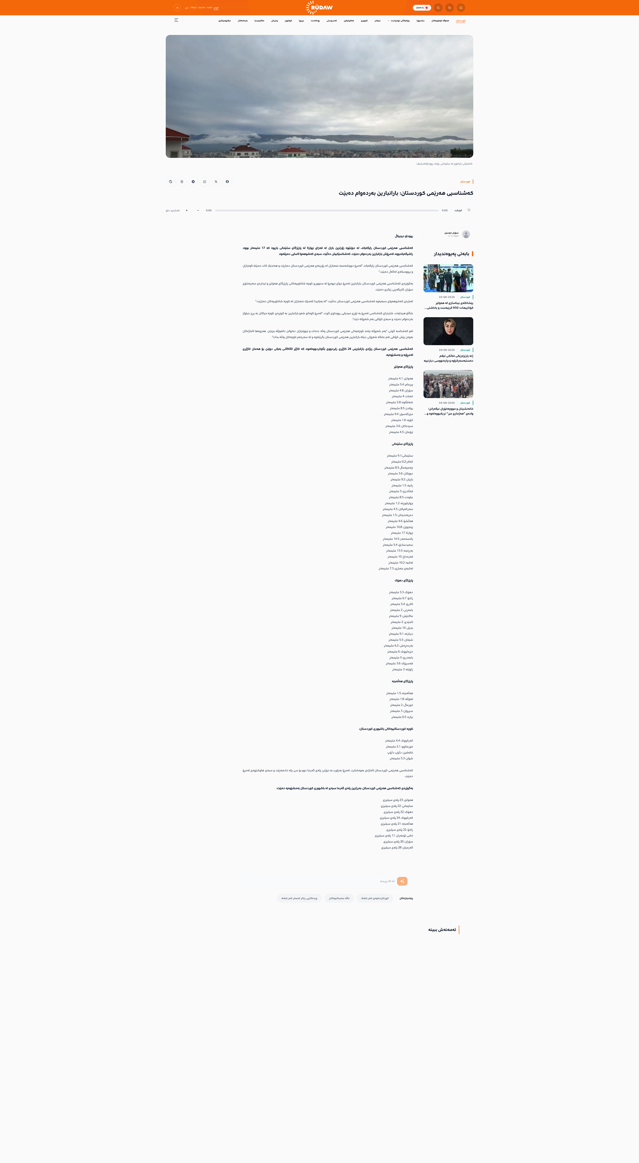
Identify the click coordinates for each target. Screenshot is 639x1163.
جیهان (377, 20)
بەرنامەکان (243, 20)
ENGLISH (201, 7)
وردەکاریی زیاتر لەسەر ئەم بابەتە (299, 898)
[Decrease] (198, 210)
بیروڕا (301, 20)
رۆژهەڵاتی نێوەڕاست (400, 20)
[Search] (438, 7)
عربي (187, 7)
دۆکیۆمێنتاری (224, 20)
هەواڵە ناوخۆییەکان (440, 20)
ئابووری (364, 20)
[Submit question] (402, 881)
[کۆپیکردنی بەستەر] (170, 181)
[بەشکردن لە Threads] (182, 181)
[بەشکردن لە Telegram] (193, 181)
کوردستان (460, 20)
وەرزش (274, 20)
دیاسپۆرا (421, 20)
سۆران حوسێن (451, 233)
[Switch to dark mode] (449, 7)
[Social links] (177, 7)
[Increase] (186, 210)
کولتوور (288, 20)
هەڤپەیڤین (349, 20)
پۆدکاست (315, 20)
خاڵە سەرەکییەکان (339, 898)
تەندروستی (332, 20)
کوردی (216, 7)
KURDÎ (209, 7)
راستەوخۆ (420, 7)
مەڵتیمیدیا (259, 20)
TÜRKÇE (193, 7)
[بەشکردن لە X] (216, 181)
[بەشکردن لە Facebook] (227, 181)
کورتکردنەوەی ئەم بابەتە (375, 898)
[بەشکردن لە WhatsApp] (205, 181)
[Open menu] (176, 20)
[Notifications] (461, 7)
